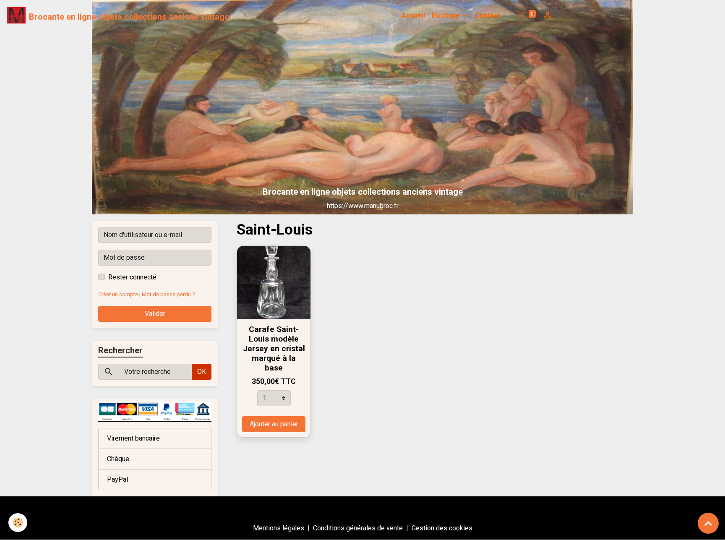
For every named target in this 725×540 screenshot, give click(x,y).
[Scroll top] (708, 523)
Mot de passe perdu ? (168, 294)
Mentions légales (278, 528)
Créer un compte (118, 294)
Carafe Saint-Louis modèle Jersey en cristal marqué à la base (274, 348)
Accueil (413, 15)
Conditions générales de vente (358, 528)
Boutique (447, 15)
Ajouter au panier (274, 424)
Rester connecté (132, 277)
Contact (487, 15)
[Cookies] (17, 522)
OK (201, 372)
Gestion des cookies (442, 528)
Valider (155, 314)
